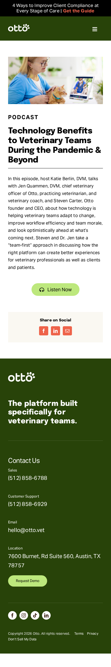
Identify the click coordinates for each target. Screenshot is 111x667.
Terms (79, 633)
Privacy (92, 633)
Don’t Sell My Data (22, 639)
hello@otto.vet (26, 530)
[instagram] (23, 615)
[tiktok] (35, 615)
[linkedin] (46, 615)
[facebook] (12, 615)
